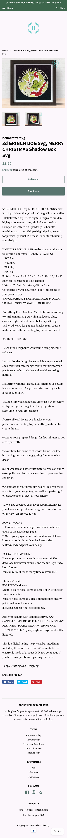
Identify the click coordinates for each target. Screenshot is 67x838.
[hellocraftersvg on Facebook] (27, 792)
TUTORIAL (33, 776)
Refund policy (33, 752)
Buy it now (33, 191)
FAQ (33, 768)
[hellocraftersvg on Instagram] (33, 792)
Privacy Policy (33, 739)
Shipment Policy (33, 735)
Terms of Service (33, 748)
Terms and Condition (34, 743)
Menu (9, 7)
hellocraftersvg (42, 825)
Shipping (7, 169)
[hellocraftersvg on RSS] (40, 792)
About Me (33, 772)
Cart (62, 8)
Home (5, 50)
